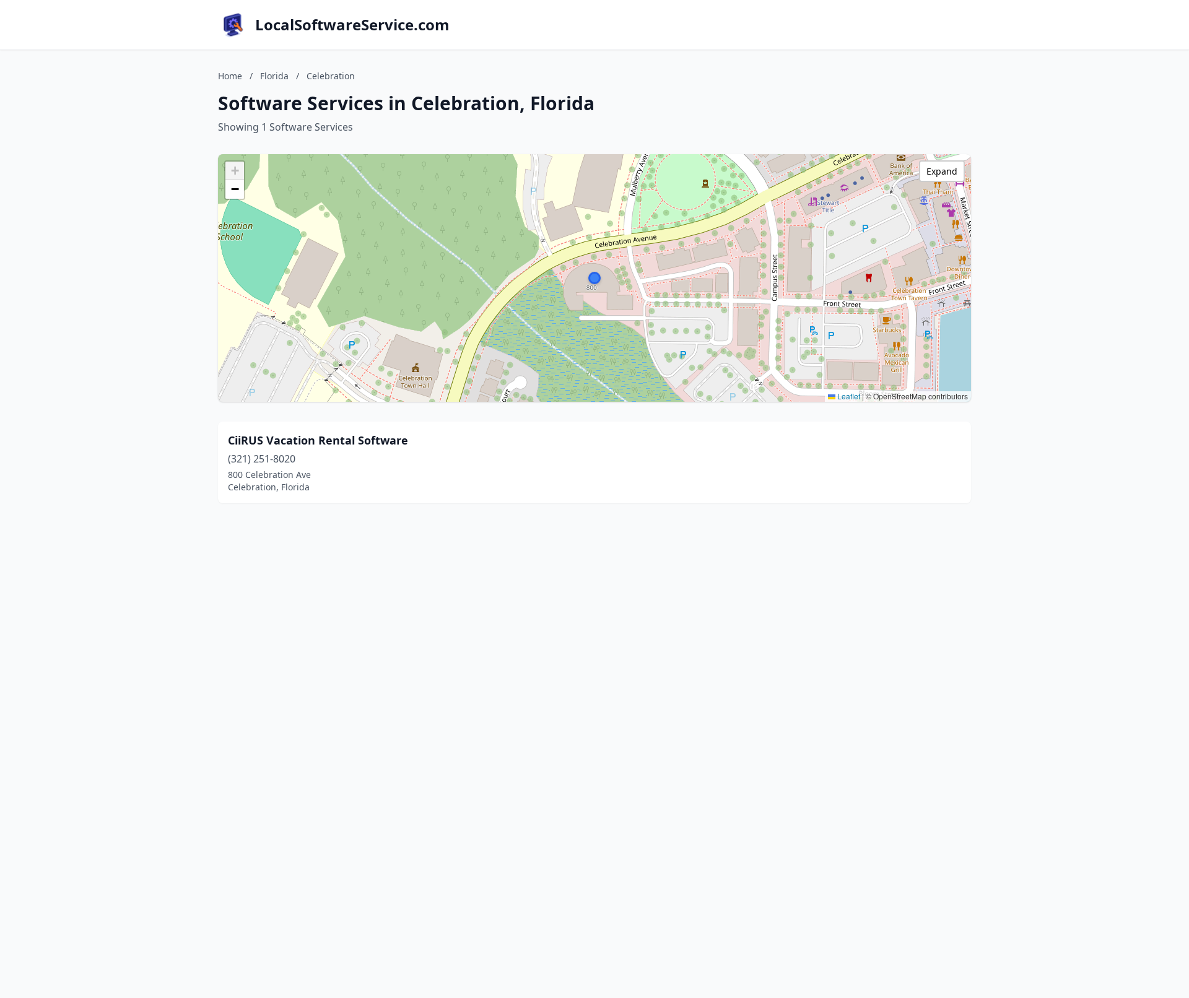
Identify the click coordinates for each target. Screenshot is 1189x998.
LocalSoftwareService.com (352, 25)
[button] (594, 278)
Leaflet (847, 396)
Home (230, 76)
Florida (274, 76)
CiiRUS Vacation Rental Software (318, 440)
